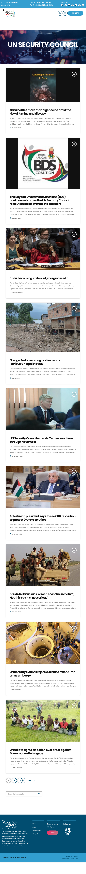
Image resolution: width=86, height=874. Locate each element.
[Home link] (9, 13)
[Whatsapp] (83, 5)
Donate (75, 13)
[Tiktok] (76, 5)
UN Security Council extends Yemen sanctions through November (41, 440)
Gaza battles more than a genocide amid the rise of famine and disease (40, 112)
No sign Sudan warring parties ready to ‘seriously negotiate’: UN (36, 362)
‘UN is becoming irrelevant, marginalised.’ (39, 278)
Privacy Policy (74, 858)
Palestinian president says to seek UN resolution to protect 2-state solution (42, 518)
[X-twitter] (65, 5)
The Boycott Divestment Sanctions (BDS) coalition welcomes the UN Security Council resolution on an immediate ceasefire (39, 200)
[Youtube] (69, 5)
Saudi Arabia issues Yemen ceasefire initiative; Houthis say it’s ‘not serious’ (42, 596)
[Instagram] (72, 5)
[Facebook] (62, 5)
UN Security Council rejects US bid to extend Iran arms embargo (42, 674)
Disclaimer (69, 856)
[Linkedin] (79, 5)
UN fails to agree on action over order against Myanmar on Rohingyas (40, 752)
